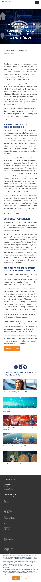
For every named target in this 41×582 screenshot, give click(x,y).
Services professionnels (9, 515)
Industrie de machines (9, 517)
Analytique (6, 502)
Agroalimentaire (7, 510)
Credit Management (8, 489)
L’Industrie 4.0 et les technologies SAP (12, 464)
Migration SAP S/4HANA (9, 497)
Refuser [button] (25, 578)
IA (4, 499)
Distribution (6, 512)
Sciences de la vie (8, 511)
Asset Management (8, 488)
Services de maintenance (9, 518)
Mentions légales (8, 553)
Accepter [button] (16, 578)
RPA (5, 500)
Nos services (7, 527)
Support (5, 528)
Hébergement (7, 529)
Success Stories (7, 537)
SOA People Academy (8, 526)
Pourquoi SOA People (8, 548)
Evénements (7, 540)
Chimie (5, 516)
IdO (5, 501)
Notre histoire (7, 549)
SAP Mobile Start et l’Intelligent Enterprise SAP (15, 392)
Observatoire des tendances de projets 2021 (14, 446)
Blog (5, 538)
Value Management (8, 486)
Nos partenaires (7, 551)
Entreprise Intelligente (9, 496)
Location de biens (8, 513)
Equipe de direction (8, 550)
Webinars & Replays (8, 539)
